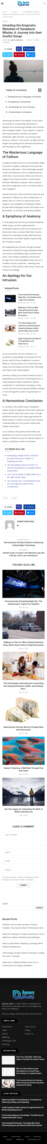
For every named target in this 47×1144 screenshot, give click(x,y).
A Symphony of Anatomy (19, 102)
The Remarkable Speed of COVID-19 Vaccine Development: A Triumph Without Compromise (24, 468)
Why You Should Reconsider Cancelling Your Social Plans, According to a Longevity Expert (29, 1071)
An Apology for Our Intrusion (22, 107)
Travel (4, 1030)
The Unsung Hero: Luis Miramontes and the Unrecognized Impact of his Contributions (23, 484)
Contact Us (29, 1034)
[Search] (44, 4)
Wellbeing (5, 1037)
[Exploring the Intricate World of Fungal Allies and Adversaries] (10, 342)
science (14, 12)
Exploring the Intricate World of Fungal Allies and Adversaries (29, 341)
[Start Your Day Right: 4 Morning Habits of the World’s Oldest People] (8, 1060)
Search (5, 903)
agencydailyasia (17, 40)
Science (5, 1034)
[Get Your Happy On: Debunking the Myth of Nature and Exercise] (23, 792)
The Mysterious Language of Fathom (24, 96)
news (6, 498)
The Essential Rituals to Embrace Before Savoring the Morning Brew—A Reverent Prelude (30, 1082)
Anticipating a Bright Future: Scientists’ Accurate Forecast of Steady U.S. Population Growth (23, 458)
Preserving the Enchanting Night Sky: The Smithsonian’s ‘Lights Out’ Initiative (29, 297)
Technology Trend (9, 1041)
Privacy (27, 1030)
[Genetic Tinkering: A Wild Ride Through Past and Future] (23, 751)
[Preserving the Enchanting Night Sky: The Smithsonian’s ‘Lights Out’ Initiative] (10, 298)
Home (4, 12)
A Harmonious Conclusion (20, 112)
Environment (7, 1027)
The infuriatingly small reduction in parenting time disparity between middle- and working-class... (23, 686)
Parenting (5, 1044)
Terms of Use (30, 1027)
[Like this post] (19, 48)
